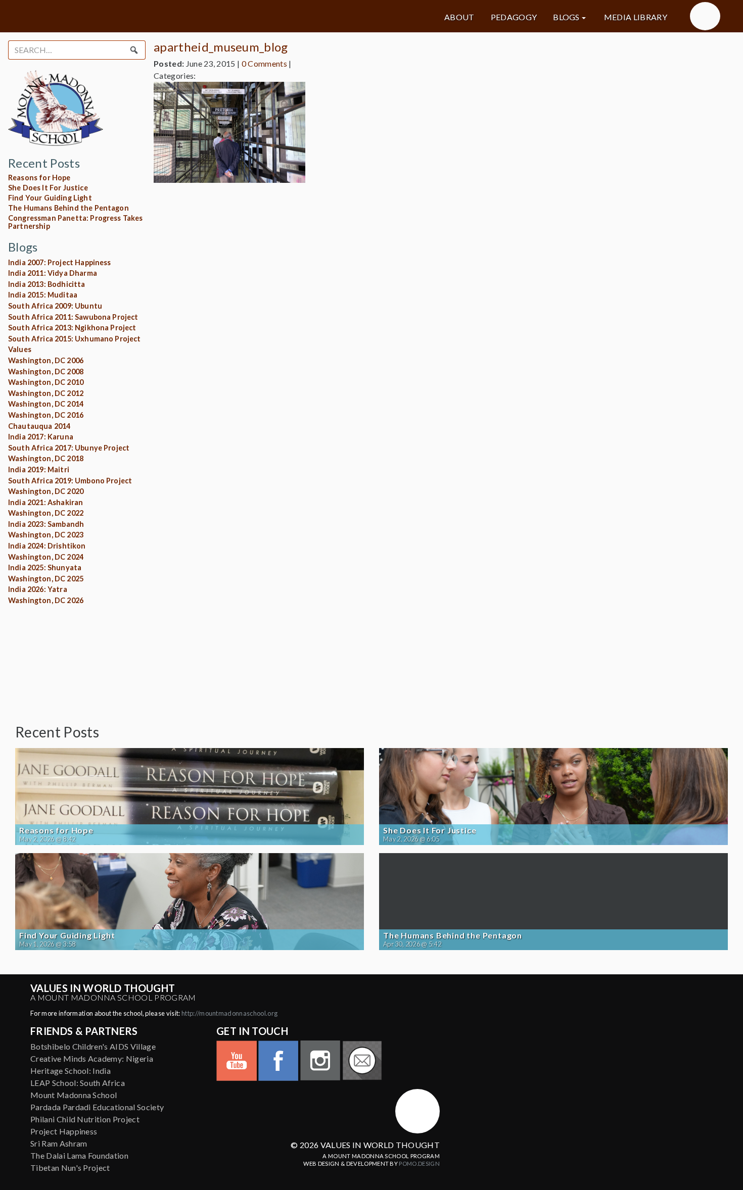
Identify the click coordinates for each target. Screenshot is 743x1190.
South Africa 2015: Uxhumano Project (74, 338)
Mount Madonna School (73, 1095)
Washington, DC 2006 (45, 360)
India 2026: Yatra (37, 589)
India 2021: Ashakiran (45, 502)
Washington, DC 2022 (45, 513)
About (459, 17)
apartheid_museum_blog (221, 46)
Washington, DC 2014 (45, 404)
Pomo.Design (419, 1163)
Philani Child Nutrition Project (85, 1119)
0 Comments (264, 63)
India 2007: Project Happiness (59, 262)
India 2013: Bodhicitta (46, 284)
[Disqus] (437, 317)
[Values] (129, 16)
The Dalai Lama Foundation (79, 1155)
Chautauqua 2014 (39, 426)
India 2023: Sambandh (46, 524)
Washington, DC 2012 (45, 393)
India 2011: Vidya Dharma (52, 273)
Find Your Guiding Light (50, 197)
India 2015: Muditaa (42, 294)
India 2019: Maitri (38, 469)
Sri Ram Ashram (58, 1143)
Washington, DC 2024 (45, 557)
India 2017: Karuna (40, 436)
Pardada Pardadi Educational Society (97, 1107)
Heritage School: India (70, 1070)
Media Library (635, 17)
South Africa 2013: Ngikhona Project (72, 327)
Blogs (566, 17)
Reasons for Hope (39, 177)
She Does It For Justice (48, 187)
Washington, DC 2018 (45, 458)
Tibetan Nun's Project (70, 1167)
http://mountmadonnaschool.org (229, 1013)
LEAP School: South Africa (77, 1082)
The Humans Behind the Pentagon (68, 208)
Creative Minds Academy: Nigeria (91, 1058)
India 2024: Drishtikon (47, 545)
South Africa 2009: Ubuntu (55, 306)
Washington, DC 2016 (45, 415)
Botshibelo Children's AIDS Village (93, 1046)
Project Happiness (63, 1131)
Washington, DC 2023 (45, 534)
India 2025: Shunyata (44, 567)
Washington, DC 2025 (45, 578)
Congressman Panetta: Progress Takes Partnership (75, 222)
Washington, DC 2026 (45, 600)
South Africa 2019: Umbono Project (70, 480)
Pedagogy (514, 17)
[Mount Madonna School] (705, 16)
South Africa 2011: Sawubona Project (73, 317)
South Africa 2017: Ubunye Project (68, 447)
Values (19, 349)
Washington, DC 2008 (45, 371)
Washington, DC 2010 (45, 382)
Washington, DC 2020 (45, 491)
